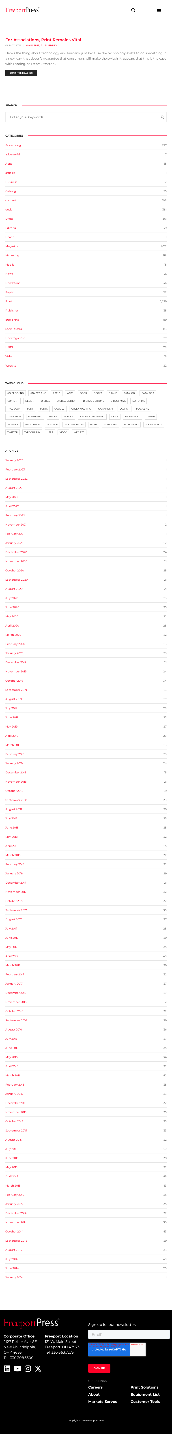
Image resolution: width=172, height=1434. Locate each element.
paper (151, 416)
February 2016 (14, 1084)
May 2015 (11, 1167)
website (79, 432)
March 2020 (13, 634)
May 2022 (11, 497)
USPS (9, 347)
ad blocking (15, 393)
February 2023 (15, 469)
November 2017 (15, 891)
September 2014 (16, 1240)
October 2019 (14, 680)
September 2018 (16, 800)
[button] (133, 10)
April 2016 (11, 1066)
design (9, 209)
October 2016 (14, 1011)
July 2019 (11, 708)
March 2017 (12, 965)
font (30, 408)
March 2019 (12, 745)
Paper (9, 292)
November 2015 (15, 1112)
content (10, 200)
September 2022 (16, 478)
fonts (44, 408)
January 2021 (14, 543)
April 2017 (11, 956)
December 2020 (16, 552)
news (114, 416)
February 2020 (15, 644)
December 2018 (15, 772)
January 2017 (14, 983)
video (63, 432)
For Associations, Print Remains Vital (43, 39)
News (9, 273)
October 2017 (14, 901)
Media (53, 416)
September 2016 (16, 1020)
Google (59, 408)
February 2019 (14, 754)
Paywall (13, 424)
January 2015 (14, 1204)
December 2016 (15, 992)
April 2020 (12, 625)
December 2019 (15, 662)
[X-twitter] (38, 1368)
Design (29, 400)
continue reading (21, 73)
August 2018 (13, 809)
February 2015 (14, 1194)
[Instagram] (27, 1368)
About (94, 1394)
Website (10, 365)
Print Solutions (145, 1387)
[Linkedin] (7, 1368)
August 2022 (13, 487)
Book (83, 393)
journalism (105, 408)
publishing (49, 45)
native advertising (92, 416)
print (93, 424)
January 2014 (14, 1277)
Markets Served (103, 1402)
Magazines (14, 416)
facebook (13, 408)
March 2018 (13, 855)
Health (9, 237)
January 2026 (14, 460)
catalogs (148, 393)
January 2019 (14, 763)
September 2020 (16, 579)
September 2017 (16, 910)
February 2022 (15, 515)
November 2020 (16, 561)
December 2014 (15, 1213)
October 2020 (14, 570)
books (98, 393)
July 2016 (11, 1038)
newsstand (132, 416)
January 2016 (14, 1093)
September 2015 (16, 1130)
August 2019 (13, 699)
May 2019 (11, 726)
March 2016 (12, 1075)
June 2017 (11, 937)
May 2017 (11, 947)
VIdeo (9, 356)
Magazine (32, 45)
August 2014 (13, 1250)
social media (153, 424)
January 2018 (14, 873)
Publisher (11, 310)
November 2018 (16, 781)
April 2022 (12, 506)
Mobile (9, 264)
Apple (56, 393)
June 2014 (12, 1268)
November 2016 (15, 1002)
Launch (124, 408)
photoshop (32, 424)
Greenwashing (81, 408)
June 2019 (11, 717)
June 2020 (12, 607)
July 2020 (11, 598)
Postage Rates (74, 424)
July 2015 (11, 1149)
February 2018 (14, 864)
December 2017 (15, 882)
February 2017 (14, 974)
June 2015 (11, 1158)
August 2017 (13, 919)
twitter (12, 432)
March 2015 (12, 1185)
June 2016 (11, 1048)
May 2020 (11, 616)
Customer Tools (145, 1402)
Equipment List (145, 1394)
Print (8, 301)
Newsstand (13, 283)
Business (11, 182)
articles (10, 172)
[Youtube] (17, 1368)
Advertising (13, 145)
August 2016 (13, 1029)
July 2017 (11, 928)
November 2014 (16, 1222)
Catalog (10, 191)
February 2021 (14, 533)
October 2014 (14, 1231)
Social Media (13, 329)
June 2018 (12, 827)
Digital (9, 218)
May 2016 (11, 1057)
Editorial (11, 228)
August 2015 (13, 1139)
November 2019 (15, 671)
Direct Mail (118, 400)
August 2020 (14, 588)
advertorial (12, 154)
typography (32, 432)
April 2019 (11, 735)
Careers (95, 1387)
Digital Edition (66, 400)
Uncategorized (15, 338)
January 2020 (14, 653)
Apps (8, 163)
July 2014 (11, 1259)
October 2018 (14, 790)
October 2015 (14, 1121)
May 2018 (11, 836)
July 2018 (11, 818)
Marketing (12, 255)
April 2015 (11, 1176)
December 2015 (15, 1103)
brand (113, 393)
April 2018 (11, 846)
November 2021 (15, 524)
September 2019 (16, 689)
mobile (68, 416)
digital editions (93, 400)
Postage (52, 424)
